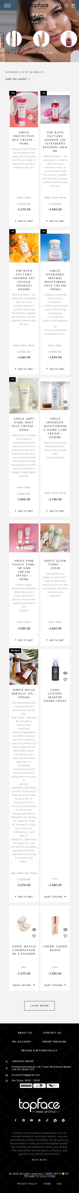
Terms (47, 1184)
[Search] (60, 6)
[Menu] (7, 5)
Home (35, 22)
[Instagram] (24, 1120)
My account (21, 1041)
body (47, 197)
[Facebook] (16, 1120)
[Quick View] (34, 115)
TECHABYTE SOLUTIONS (39, 1176)
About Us (25, 1032)
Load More (39, 1005)
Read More (39, 1160)
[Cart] (73, 6)
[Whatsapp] (39, 1120)
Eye (13, 873)
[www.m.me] (63, 1120)
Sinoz (27, 197)
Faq (59, 1184)
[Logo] (39, 5)
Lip (26, 873)
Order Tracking (54, 1041)
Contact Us (52, 1032)
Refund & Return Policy (39, 1050)
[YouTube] (31, 1120)
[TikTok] (47, 1120)
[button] (24, 221)
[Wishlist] (66, 6)
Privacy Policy (27, 1184)
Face (19, 197)
